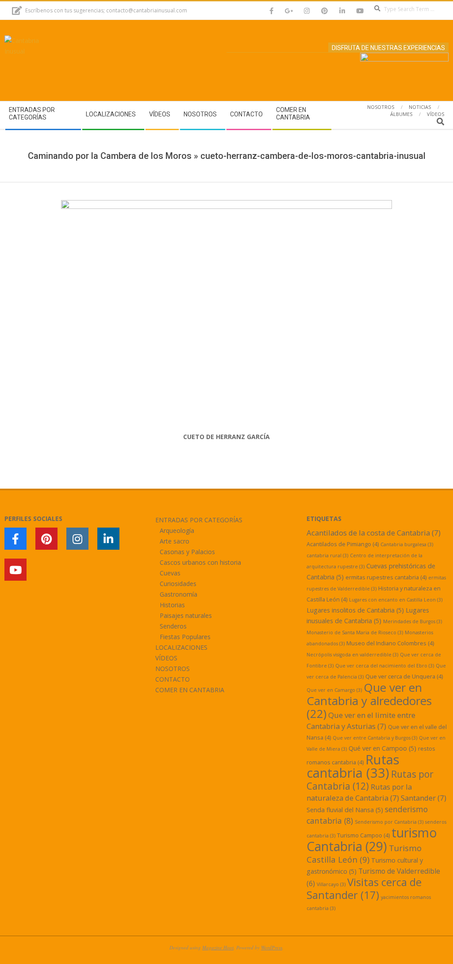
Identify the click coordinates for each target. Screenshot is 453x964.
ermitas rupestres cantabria (386, 577)
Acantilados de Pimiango (343, 544)
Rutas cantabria (353, 766)
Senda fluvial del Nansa (345, 810)
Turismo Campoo (363, 835)
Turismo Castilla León (364, 853)
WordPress (271, 947)
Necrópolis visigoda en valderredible (352, 655)
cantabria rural (327, 555)
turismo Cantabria (372, 839)
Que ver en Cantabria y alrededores (369, 700)
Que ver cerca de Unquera (404, 676)
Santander (423, 798)
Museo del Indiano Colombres (390, 643)
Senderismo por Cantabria (389, 822)
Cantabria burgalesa (406, 544)
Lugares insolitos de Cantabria (355, 610)
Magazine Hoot (218, 947)
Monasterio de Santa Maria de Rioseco (355, 632)
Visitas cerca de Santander (364, 888)
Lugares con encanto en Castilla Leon (395, 600)
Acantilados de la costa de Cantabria (374, 533)
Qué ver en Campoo (382, 748)
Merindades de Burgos (412, 621)
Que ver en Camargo (334, 690)
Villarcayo (331, 884)
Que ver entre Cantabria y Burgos (375, 738)
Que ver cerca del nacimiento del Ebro (384, 666)
